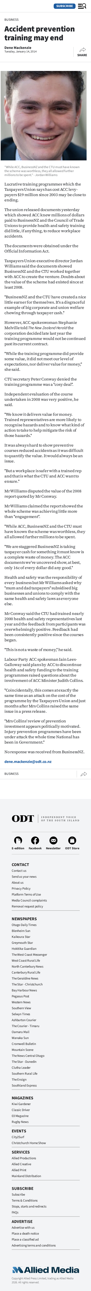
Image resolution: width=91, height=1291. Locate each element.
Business (11, 19)
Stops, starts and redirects (29, 1206)
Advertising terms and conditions (34, 1245)
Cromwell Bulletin (24, 1044)
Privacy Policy (21, 888)
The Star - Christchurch (27, 984)
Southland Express (24, 1085)
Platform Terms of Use (26, 894)
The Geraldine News (25, 978)
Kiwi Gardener (21, 1104)
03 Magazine (20, 1116)
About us (17, 882)
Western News (21, 1002)
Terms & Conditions (25, 1200)
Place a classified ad (25, 1239)
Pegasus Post (20, 996)
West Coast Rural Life (26, 960)
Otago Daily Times (24, 925)
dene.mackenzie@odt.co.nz (27, 761)
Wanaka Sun (20, 1038)
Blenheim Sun (21, 931)
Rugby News (20, 1122)
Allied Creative (21, 1164)
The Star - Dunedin (24, 1061)
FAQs (15, 1212)
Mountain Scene (22, 1050)
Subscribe (64, 6)
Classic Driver (21, 1110)
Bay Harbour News (24, 990)
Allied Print (19, 1170)
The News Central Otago (28, 1056)
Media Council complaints (29, 900)
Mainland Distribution (26, 1176)
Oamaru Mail (20, 1032)
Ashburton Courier (24, 1020)
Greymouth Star (22, 942)
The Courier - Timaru (25, 1026)
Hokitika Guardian (24, 948)
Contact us (19, 870)
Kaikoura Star (21, 937)
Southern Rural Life (24, 1073)
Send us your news (24, 876)
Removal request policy (27, 906)
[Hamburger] (82, 6)
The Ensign (19, 1079)
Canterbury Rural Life (26, 972)
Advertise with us (23, 1227)
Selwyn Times (21, 1014)
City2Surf (18, 1137)
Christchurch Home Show (29, 1143)
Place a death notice (25, 1233)
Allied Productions (24, 1158)
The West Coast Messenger (29, 954)
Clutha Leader (21, 1067)
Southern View (21, 1008)
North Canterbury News (27, 966)
